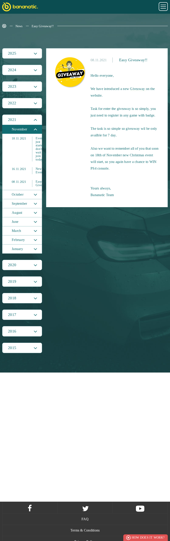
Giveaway (138, 89)
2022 (12, 103)
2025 (12, 53)
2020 (12, 265)
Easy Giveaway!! (43, 26)
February (18, 240)
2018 (12, 298)
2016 (12, 331)
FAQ (85, 519)
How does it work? (148, 537)
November (19, 129)
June (15, 222)
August (17, 212)
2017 (12, 314)
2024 (12, 70)
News (19, 26)
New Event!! (27, 170)
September (19, 203)
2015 (12, 348)
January (17, 249)
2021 (12, 119)
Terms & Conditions (85, 530)
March (16, 231)
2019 (12, 281)
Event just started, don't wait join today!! (27, 149)
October (17, 194)
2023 (12, 86)
